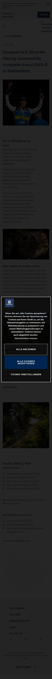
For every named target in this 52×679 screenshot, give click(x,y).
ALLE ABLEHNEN (26, 349)
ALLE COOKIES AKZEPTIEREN (26, 362)
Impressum (33, 338)
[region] (26, 339)
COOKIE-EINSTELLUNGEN (26, 374)
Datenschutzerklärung (22, 338)
